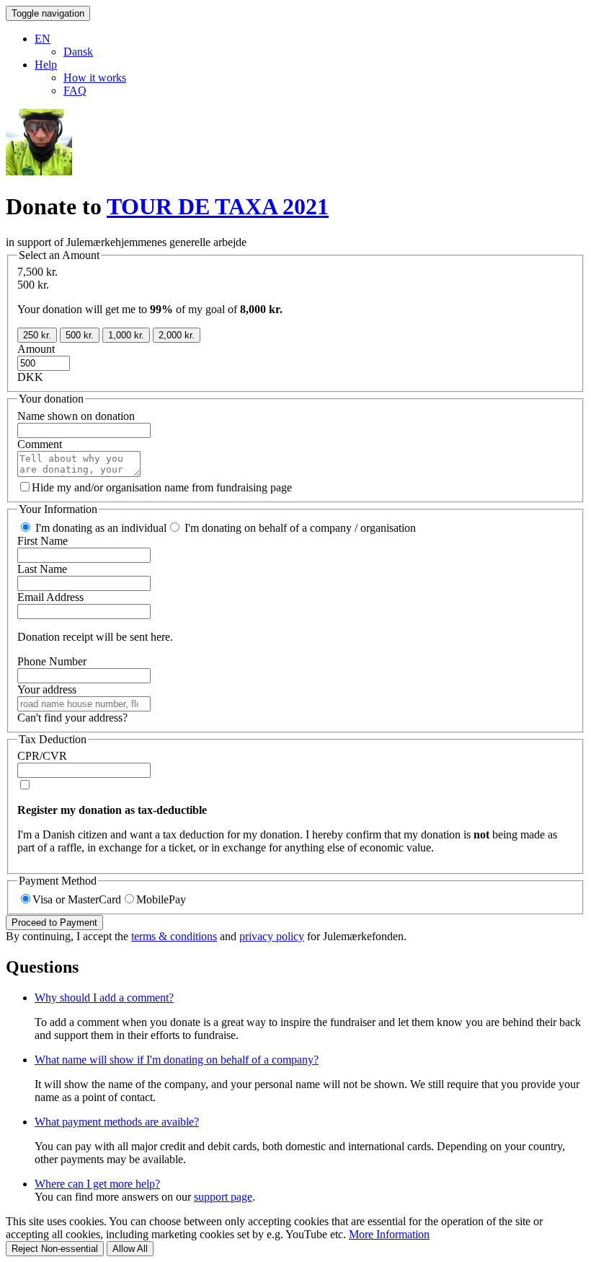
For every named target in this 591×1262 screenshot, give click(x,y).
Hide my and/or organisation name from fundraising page (162, 487)
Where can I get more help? (97, 1184)
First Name (42, 541)
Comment (39, 444)
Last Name (42, 569)
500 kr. (80, 335)
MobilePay (161, 899)
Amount (36, 349)
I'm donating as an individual (99, 528)
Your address (46, 689)
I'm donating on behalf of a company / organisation (299, 528)
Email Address (50, 597)
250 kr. (37, 335)
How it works (94, 77)
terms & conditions (174, 936)
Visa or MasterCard (76, 899)
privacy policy (271, 936)
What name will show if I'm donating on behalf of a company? (177, 1059)
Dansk (78, 51)
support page (223, 1197)
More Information (389, 1234)
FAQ (74, 90)
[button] (42, 38)
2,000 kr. (177, 335)
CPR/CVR (42, 756)
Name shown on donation (76, 416)
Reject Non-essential (55, 1248)
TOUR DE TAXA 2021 (218, 206)
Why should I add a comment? (104, 997)
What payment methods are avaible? (117, 1122)
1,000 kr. (126, 335)
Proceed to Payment (54, 922)
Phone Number (51, 661)
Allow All (130, 1248)
